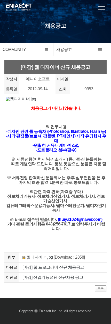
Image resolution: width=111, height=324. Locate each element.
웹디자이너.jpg (40, 257)
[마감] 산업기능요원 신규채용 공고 (52, 277)
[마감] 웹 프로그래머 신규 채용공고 (53, 267)
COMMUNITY (14, 49)
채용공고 (64, 49)
